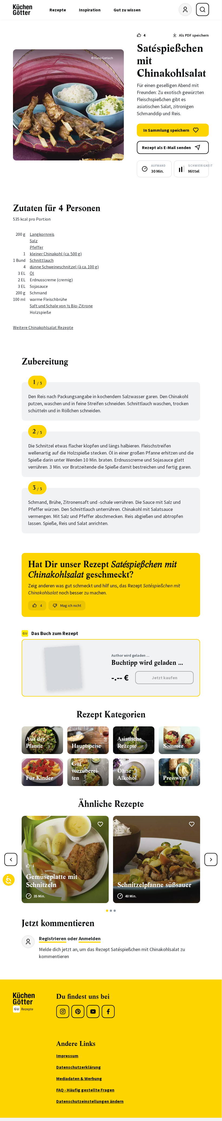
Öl (32, 273)
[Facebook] (108, 1011)
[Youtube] (93, 1011)
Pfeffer (36, 247)
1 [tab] (107, 911)
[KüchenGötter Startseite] (23, 10)
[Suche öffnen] (202, 9)
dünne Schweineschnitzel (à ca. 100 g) (64, 266)
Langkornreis (42, 234)
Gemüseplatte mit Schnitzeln (51, 880)
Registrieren (52, 938)
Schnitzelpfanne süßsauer (154, 885)
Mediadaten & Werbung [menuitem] (79, 1078)
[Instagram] (62, 1011)
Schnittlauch (42, 260)
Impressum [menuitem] (67, 1055)
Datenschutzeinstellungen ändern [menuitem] (90, 1101)
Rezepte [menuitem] (57, 9)
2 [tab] (111, 911)
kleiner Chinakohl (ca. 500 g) (56, 253)
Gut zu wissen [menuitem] (127, 9)
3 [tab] (115, 911)
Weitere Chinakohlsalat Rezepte (43, 327)
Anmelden (90, 938)
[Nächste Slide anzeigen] (210, 859)
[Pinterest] (77, 1011)
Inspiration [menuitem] (90, 9)
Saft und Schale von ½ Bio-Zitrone (61, 305)
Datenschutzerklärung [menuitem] (78, 1067)
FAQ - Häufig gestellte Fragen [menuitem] (85, 1090)
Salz (34, 240)
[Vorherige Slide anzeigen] (10, 859)
